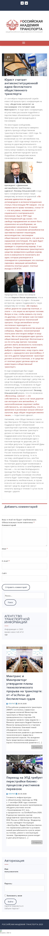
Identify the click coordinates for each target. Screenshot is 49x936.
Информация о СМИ (14, 629)
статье (29, 158)
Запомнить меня (14, 895)
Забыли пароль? (12, 908)
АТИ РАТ (11, 704)
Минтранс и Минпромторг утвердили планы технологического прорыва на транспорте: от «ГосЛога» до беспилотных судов (24, 687)
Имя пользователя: (12, 870)
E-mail (6, 561)
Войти (10, 901)
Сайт (4, 573)
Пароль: (8, 883)
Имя (5, 549)
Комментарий (9, 525)
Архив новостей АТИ (14, 632)
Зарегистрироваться (14, 906)
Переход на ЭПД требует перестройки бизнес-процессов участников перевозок (24, 783)
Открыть (37, 747)
